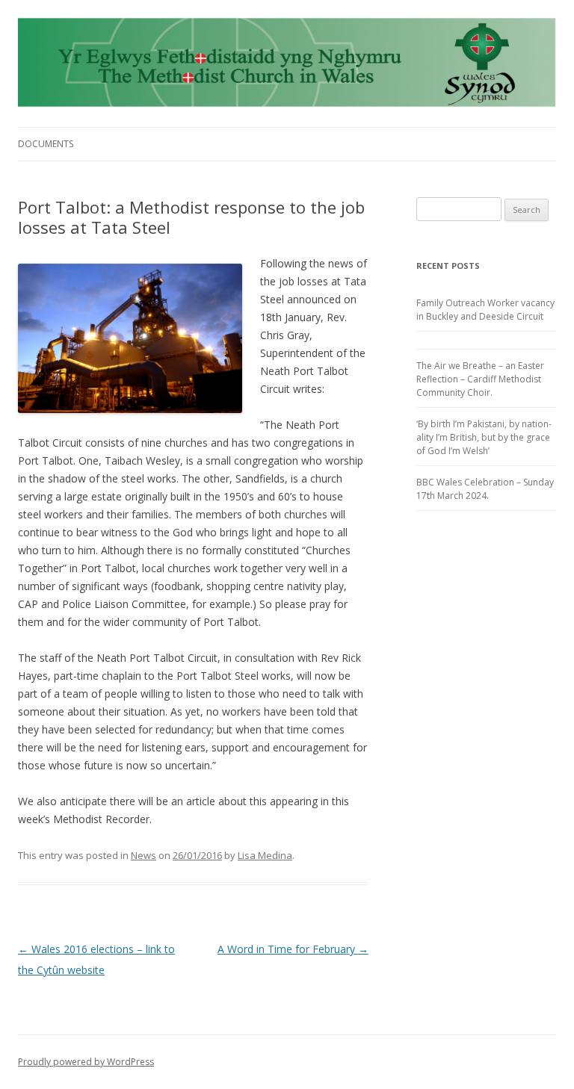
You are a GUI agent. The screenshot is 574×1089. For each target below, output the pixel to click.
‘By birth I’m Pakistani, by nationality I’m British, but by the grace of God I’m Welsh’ (484, 437)
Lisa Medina (265, 855)
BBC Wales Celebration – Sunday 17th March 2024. (485, 489)
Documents (45, 143)
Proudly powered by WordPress (86, 1061)
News (143, 855)
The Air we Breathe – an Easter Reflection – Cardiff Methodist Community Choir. (480, 379)
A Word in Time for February (292, 949)
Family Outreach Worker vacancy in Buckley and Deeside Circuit (485, 310)
